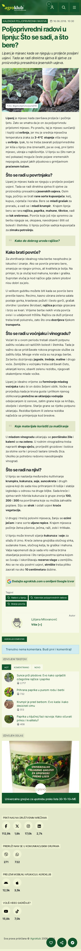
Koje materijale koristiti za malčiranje (42, 426)
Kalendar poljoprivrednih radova (50, 597)
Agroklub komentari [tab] (14, 639)
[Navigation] (74, 7)
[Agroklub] (14, 7)
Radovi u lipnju (18, 597)
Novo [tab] (37, 667)
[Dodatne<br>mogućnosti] (72, 942)
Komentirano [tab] (21, 667)
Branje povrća (18, 604)
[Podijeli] (61, 942)
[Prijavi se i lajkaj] (51, 942)
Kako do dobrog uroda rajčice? (37, 241)
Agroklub (35, 938)
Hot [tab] (6, 667)
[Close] (63, 7)
